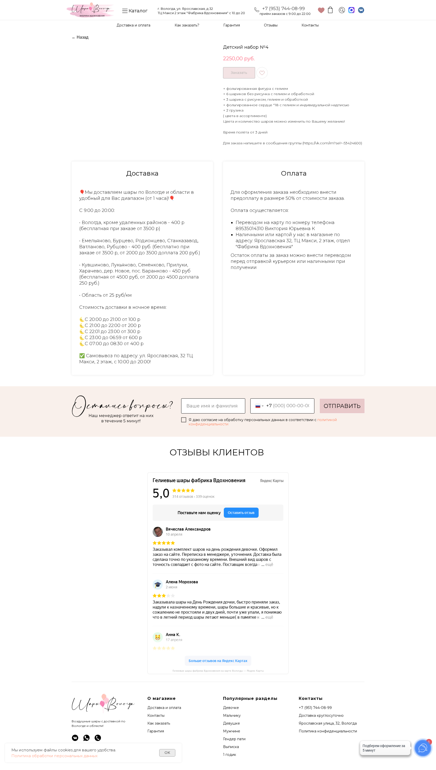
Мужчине (231, 731)
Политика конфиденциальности (328, 731)
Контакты (310, 25)
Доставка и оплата (133, 25)
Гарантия (231, 25)
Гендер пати (234, 739)
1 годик (229, 754)
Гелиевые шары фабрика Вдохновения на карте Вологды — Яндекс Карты (218, 670)
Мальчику (232, 715)
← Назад (80, 37)
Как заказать (158, 723)
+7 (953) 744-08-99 (283, 8)
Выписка (231, 747)
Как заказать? (187, 25)
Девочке (231, 707)
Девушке (231, 723)
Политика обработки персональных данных (54, 755)
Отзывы (271, 25)
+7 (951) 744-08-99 (315, 707)
